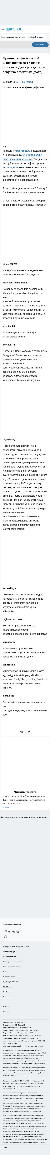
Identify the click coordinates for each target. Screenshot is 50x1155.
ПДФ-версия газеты (10, 982)
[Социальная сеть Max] (5, 937)
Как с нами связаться (11, 967)
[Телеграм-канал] (14, 931)
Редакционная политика (12, 962)
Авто (5, 1002)
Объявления (7, 997)
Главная (6, 1012)
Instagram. (12, 167)
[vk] (21, 732)
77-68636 (26, 1081)
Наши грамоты (9, 977)
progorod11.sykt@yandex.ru (13, 1046)
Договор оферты (9, 952)
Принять (40, 44)
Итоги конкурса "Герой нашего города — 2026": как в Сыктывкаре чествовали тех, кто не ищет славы (24, 801)
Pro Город (27, 81)
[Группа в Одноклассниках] (9, 931)
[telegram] (30, 732)
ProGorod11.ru (21, 150)
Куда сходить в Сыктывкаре (13, 37)
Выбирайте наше (35, 37)
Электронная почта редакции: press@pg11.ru (20, 1038)
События (6, 1007)
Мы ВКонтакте (8, 987)
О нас (5, 972)
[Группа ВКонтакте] (5, 931)
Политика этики (9, 957)
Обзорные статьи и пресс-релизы (16, 947)
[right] (47, 37)
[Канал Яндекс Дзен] (18, 931)
